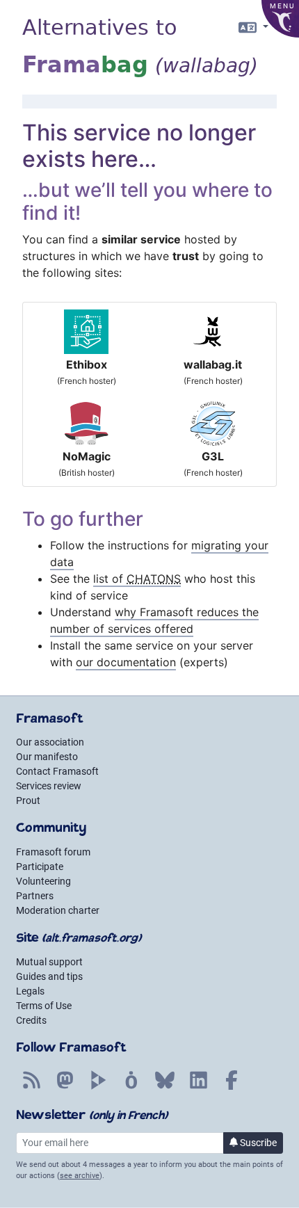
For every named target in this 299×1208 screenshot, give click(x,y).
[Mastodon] (64, 1087)
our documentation (126, 662)
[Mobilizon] (131, 1087)
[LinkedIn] (198, 1087)
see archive (79, 1175)
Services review (48, 785)
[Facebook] (231, 1087)
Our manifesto (47, 756)
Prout (28, 800)
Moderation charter (57, 910)
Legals (30, 991)
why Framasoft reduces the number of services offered (154, 620)
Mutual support (49, 961)
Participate (39, 866)
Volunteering (43, 881)
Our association (50, 742)
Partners (35, 895)
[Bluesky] (165, 1087)
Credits (31, 1020)
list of (137, 579)
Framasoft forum (53, 851)
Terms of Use (44, 1005)
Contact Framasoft (57, 771)
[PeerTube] (98, 1087)
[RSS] (31, 1087)
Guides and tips (49, 976)
